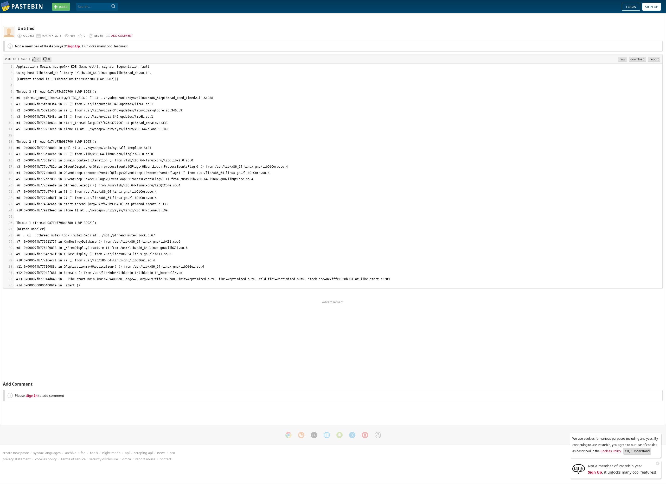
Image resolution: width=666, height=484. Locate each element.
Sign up (651, 6)
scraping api (143, 452)
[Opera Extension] (365, 435)
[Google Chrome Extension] (288, 435)
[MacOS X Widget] (352, 435)
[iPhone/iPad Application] (314, 435)
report (654, 59)
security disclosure (103, 459)
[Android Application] (339, 435)
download (637, 59)
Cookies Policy (610, 451)
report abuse (145, 459)
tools (94, 452)
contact (165, 459)
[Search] (113, 6)
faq (83, 452)
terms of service (73, 459)
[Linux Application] (378, 435)
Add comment (122, 35)
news (161, 452)
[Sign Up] (578, 469)
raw (622, 59)
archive (70, 452)
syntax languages (47, 452)
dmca (126, 459)
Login (631, 6)
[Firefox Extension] (301, 435)
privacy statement (17, 459)
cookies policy (46, 459)
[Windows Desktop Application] (327, 435)
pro (172, 452)
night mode (111, 452)
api (127, 452)
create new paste (16, 452)
